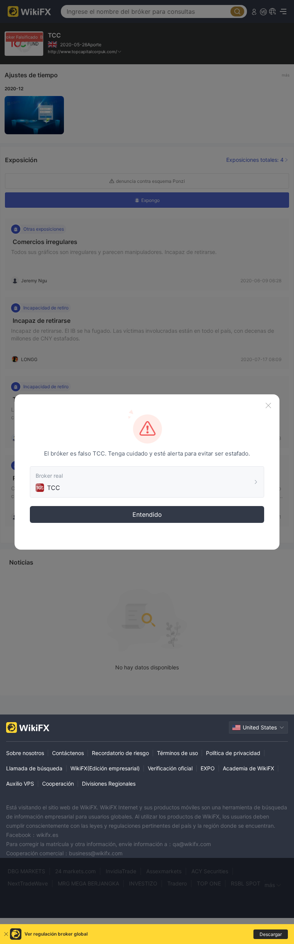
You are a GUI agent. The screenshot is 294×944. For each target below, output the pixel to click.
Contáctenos (68, 753)
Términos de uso (177, 753)
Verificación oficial (170, 768)
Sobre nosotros (25, 753)
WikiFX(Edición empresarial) (105, 768)
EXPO (208, 768)
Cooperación (58, 783)
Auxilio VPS (20, 783)
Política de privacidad (233, 753)
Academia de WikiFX (248, 768)
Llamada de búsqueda (34, 768)
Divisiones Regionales (109, 783)
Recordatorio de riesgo (120, 753)
